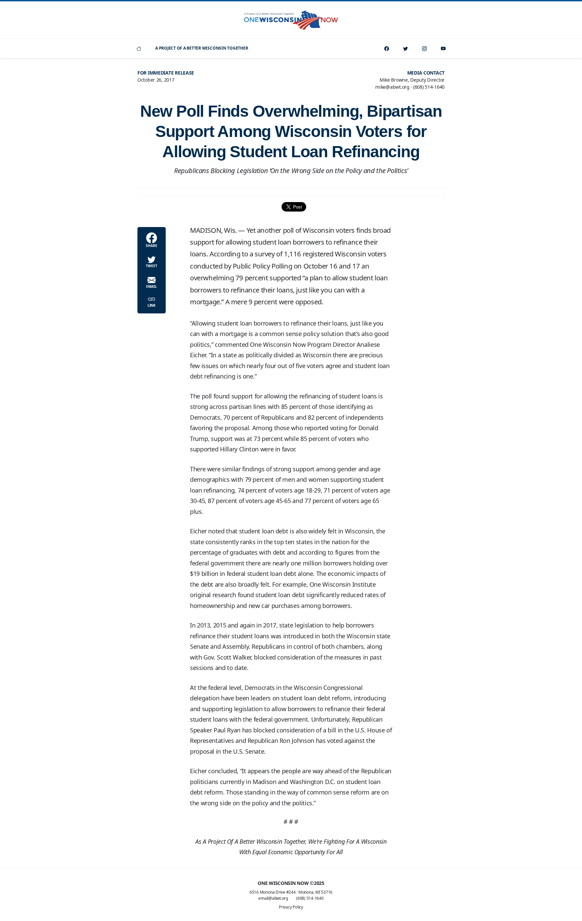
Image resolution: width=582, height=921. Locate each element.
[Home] (138, 48)
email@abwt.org (273, 898)
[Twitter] (405, 48)
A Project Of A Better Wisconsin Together (201, 48)
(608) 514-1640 (310, 898)
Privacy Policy (291, 907)
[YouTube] (443, 48)
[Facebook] (386, 48)
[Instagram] (424, 48)
